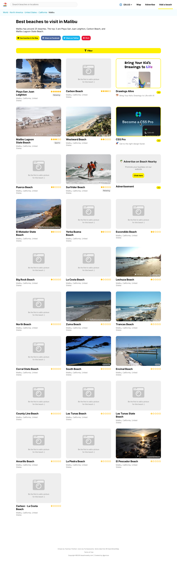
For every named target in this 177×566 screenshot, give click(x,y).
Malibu (19, 98)
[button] (5, 4)
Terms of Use (88, 552)
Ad (159, 92)
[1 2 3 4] (38, 74)
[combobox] (43, 4)
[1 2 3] (138, 351)
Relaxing (56, 95)
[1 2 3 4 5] (38, 121)
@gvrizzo (106, 555)
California (27, 98)
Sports (57, 143)
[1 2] (88, 169)
